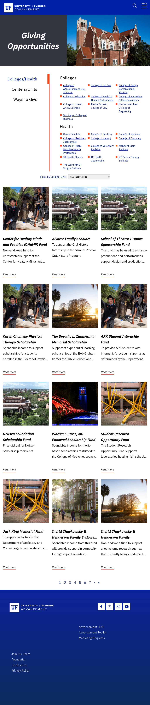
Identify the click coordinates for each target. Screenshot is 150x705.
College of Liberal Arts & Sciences (72, 106)
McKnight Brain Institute (127, 147)
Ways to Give (25, 99)
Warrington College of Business (75, 117)
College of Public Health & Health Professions (72, 149)
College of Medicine (129, 134)
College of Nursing (101, 138)
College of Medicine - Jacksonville (74, 140)
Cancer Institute (71, 134)
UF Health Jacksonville (97, 159)
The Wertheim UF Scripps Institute (72, 166)
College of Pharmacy (130, 138)
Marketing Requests (92, 638)
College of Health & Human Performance (102, 98)
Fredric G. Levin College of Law (99, 106)
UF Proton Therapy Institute (129, 159)
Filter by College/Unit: (53, 176)
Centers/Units (24, 89)
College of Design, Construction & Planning (128, 89)
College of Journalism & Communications (130, 98)
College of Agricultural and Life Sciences (74, 89)
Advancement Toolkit (92, 632)
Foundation (18, 659)
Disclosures (19, 665)
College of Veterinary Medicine (102, 147)
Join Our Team (20, 654)
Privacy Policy (20, 670)
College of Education (74, 96)
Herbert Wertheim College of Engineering (128, 108)
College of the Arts (101, 85)
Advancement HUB (91, 627)
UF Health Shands (73, 157)
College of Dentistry (101, 134)
